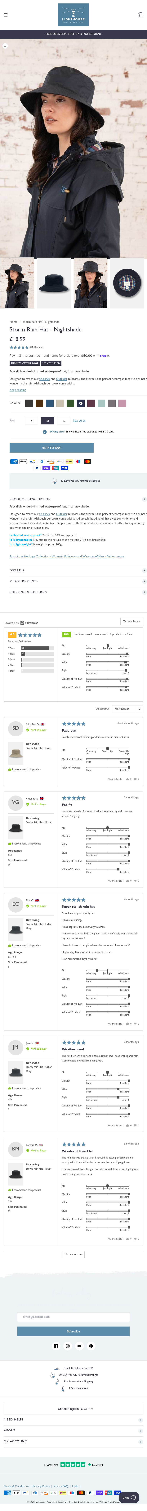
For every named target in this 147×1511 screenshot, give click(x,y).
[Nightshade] (81, 403)
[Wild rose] (122, 403)
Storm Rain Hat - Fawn (38, 748)
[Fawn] (60, 403)
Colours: (15, 403)
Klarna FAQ (61, 1486)
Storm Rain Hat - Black (38, 822)
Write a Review (131, 621)
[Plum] (91, 403)
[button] (6, 15)
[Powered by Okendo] (21, 623)
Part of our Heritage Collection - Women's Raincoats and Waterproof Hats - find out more (67, 556)
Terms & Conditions (16, 1486)
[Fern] (70, 403)
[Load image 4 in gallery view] (127, 282)
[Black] (29, 403)
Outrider (61, 379)
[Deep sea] (50, 403)
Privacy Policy (41, 1486)
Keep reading (18, 390)
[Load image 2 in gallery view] (54, 282)
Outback (44, 379)
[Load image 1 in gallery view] (17, 282)
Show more (71, 1254)
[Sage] (101, 403)
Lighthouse (41, 1502)
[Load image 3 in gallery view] (91, 282)
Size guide (79, 421)
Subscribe (73, 1331)
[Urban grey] (112, 403)
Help (75, 1486)
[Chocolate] (39, 403)
